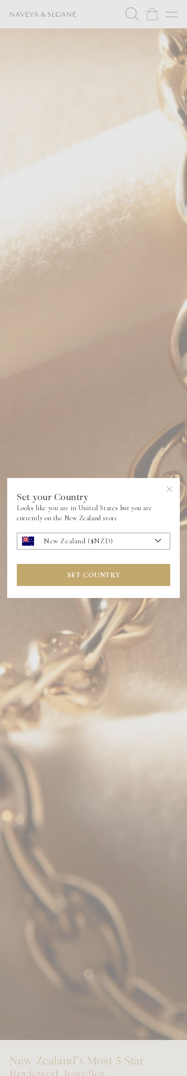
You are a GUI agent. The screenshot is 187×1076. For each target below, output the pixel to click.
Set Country (93, 575)
